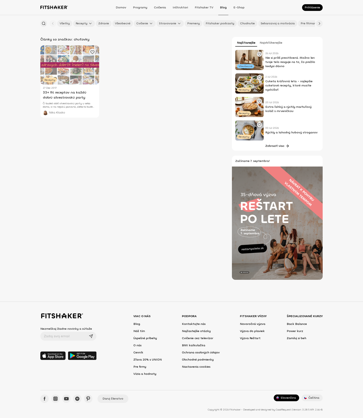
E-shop (239, 7)
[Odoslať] (91, 336)
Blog (223, 7)
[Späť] (53, 23)
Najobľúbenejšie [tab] (271, 43)
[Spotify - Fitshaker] (77, 399)
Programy (140, 7)
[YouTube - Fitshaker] (66, 399)
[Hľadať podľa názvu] (43, 23)
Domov (121, 7)
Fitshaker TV (204, 7)
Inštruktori (180, 7)
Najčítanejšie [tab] (246, 43)
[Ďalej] (319, 23)
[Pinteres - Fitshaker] (88, 399)
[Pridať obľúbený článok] (259, 54)
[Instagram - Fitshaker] (55, 399)
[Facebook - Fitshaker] (44, 399)
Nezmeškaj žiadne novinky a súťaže (66, 329)
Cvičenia (160, 7)
